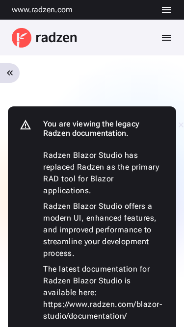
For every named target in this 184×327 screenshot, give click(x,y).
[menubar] (166, 10)
